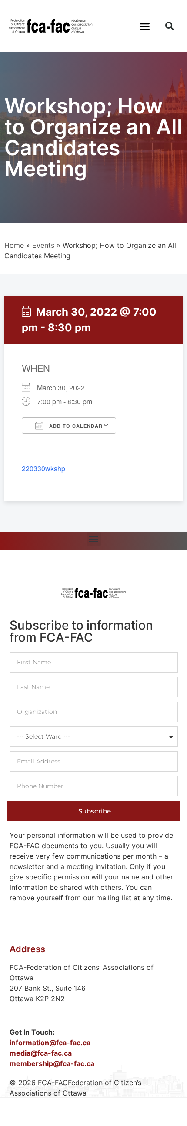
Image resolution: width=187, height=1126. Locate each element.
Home (14, 245)
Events (43, 245)
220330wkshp (43, 468)
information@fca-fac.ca (50, 1042)
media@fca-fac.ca (41, 1053)
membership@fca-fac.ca (52, 1063)
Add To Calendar (75, 426)
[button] (145, 26)
